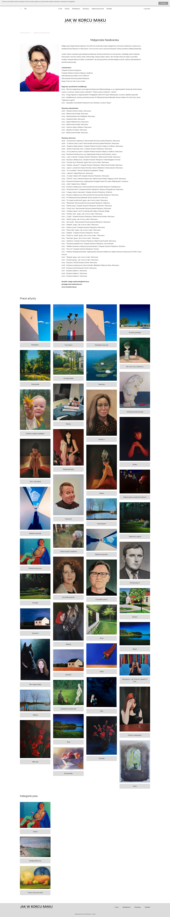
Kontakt (109, 9)
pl (21, 9)
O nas (60, 9)
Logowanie (147, 8)
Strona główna (25, 33)
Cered (93, 914)
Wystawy (86, 9)
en (25, 9)
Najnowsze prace (98, 9)
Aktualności (76, 9)
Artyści (67, 9)
